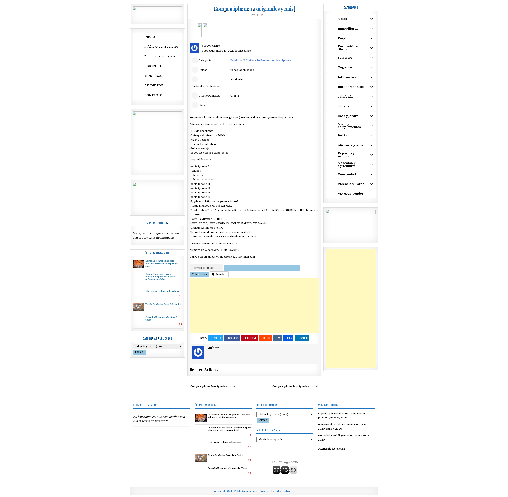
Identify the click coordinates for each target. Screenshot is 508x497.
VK (279, 337)
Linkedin (303, 337)
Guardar (220, 274)
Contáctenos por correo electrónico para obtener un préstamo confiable (160, 277)
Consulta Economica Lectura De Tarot (227, 468)
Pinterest (250, 337)
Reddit (266, 337)
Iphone (286, 60)
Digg (289, 337)
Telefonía (236, 60)
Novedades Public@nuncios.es (337, 435)
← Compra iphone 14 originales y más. (211, 386)
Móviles (249, 60)
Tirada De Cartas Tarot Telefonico (163, 304)
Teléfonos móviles (268, 60)
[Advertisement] (254, 305)
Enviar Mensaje (204, 267)
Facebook (233, 337)
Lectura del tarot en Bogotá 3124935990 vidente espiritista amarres (161, 263)
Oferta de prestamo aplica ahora (162, 291)
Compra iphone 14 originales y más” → (296, 386)
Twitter (216, 337)
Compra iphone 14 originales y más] (254, 8)
